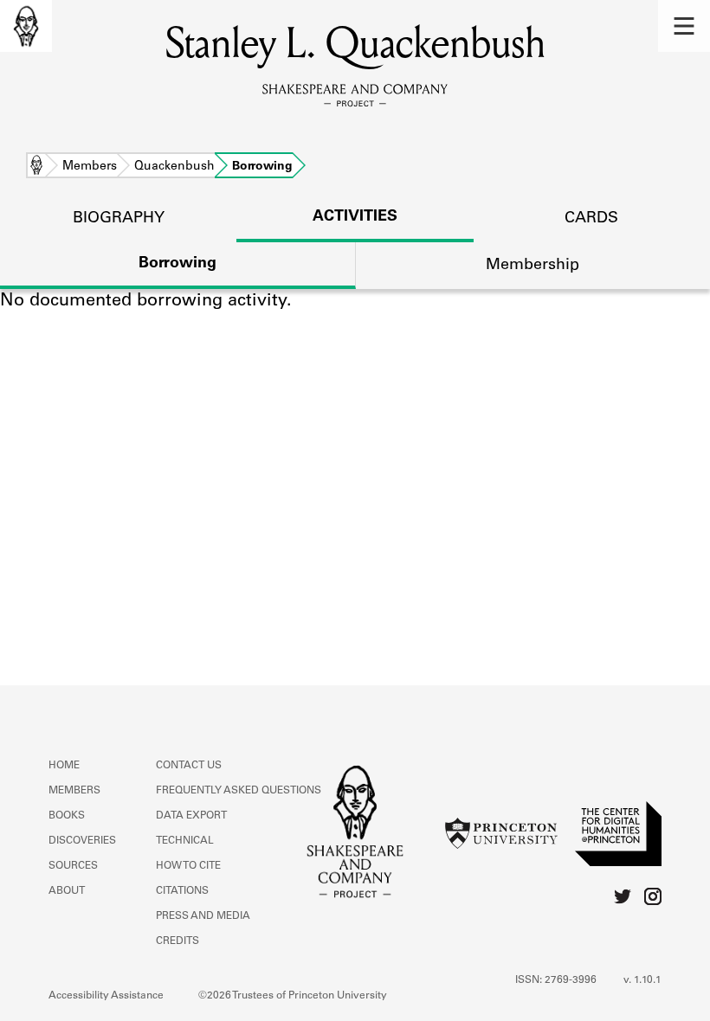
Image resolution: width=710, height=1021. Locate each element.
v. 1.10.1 (642, 980)
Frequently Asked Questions (238, 791)
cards (591, 219)
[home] (26, 26)
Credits (177, 941)
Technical (185, 841)
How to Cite (188, 866)
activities (355, 217)
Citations (182, 891)
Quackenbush (174, 167)
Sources (73, 866)
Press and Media (203, 916)
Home (36, 167)
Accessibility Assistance (106, 996)
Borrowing (177, 264)
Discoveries (82, 841)
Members (89, 167)
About (66, 891)
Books (66, 816)
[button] (684, 26)
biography (119, 219)
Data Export (191, 816)
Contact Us (189, 766)
